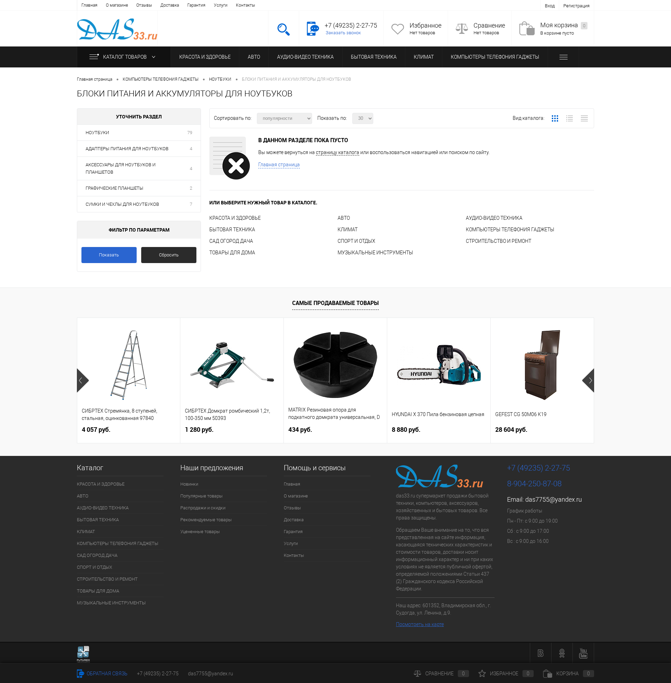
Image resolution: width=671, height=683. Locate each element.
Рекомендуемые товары (206, 519)
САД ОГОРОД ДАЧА (231, 241)
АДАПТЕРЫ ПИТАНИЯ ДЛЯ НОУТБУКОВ (127, 148)
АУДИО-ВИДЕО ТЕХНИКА (305, 57)
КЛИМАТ (424, 57)
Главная (89, 5)
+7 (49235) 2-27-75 (158, 673)
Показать (109, 254)
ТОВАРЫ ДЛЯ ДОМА (232, 252)
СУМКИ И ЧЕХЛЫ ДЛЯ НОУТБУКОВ (122, 204)
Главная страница (279, 164)
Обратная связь (107, 673)
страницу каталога (337, 152)
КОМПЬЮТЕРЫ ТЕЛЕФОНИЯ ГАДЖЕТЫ (495, 57)
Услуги (221, 5)
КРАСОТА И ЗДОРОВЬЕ (205, 57)
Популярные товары (201, 496)
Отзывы (144, 5)
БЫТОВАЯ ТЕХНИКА (374, 57)
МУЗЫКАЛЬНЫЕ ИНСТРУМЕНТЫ (375, 252)
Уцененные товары (200, 531)
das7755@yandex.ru (553, 499)
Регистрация (576, 5)
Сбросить (169, 254)
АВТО (254, 57)
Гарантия (196, 5)
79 (189, 132)
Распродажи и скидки (202, 507)
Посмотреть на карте (420, 624)
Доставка (169, 5)
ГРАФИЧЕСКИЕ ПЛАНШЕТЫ (114, 188)
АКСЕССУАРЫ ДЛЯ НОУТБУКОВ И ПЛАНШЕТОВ (121, 168)
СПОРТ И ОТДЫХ (356, 241)
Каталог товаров (125, 57)
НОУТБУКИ (97, 132)
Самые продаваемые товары (335, 303)
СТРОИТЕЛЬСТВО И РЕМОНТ (498, 241)
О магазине (117, 5)
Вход (550, 5)
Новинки (189, 484)
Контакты (245, 5)
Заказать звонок (343, 32)
